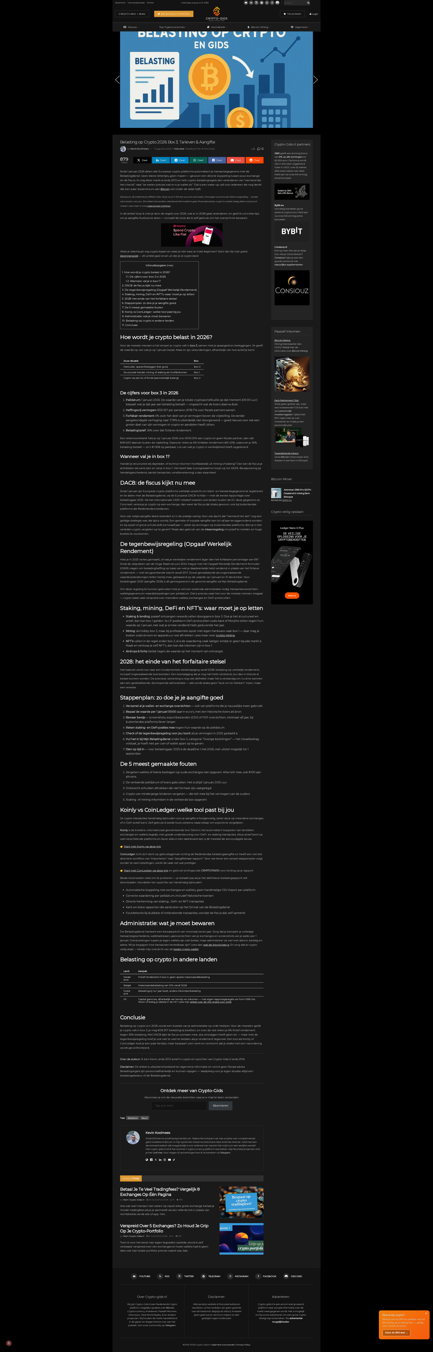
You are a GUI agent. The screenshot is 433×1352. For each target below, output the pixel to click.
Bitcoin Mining (259, 27)
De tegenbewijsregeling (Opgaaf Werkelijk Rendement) (159, 289)
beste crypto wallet (186, 949)
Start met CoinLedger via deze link (146, 870)
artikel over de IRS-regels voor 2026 (210, 1002)
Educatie (179, 148)
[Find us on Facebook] (272, 2)
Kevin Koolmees (140, 148)
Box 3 (145, 1118)
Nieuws (132, 27)
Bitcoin (165, 189)
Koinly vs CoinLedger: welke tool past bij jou (151, 311)
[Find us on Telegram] (261, 2)
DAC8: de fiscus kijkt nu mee (141, 285)
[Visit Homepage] (216, 13)
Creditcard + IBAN (132, 14)
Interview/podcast (136, 2)
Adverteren (120, 2)
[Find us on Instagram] (267, 2)
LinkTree (157, 1152)
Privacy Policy (243, 1344)
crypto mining (225, 635)
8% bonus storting (175, 14)
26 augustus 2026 (158, 1199)
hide (170, 265)
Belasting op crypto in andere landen (148, 320)
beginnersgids (129, 255)
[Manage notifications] (9, 1343)
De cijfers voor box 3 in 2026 (146, 276)
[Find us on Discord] (277, 2)
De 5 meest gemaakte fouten (142, 307)
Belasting (133, 1118)
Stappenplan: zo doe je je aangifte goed (149, 303)
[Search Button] (308, 2)
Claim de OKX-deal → (396, 1332)
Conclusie (130, 325)
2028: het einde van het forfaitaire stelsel (149, 298)
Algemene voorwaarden (223, 1344)
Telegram (294, 14)
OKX (277, 153)
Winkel (150, 2)
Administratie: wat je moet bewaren (146, 316)
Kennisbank (218, 27)
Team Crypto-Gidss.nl (133, 1199)
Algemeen (301, 27)
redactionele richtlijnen (158, 206)
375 (179, 1236)
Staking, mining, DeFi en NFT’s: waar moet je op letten (158, 294)
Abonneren (220, 1105)
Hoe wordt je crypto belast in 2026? (146, 272)
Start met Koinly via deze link (142, 846)
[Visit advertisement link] (192, 235)
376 (180, 1199)
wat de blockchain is (216, 944)
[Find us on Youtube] (246, 2)
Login (314, 14)
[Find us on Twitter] (256, 2)
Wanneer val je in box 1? (143, 281)
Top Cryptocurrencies (172, 27)
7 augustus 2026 (162, 148)
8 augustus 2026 (157, 1236)
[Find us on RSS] (251, 2)
